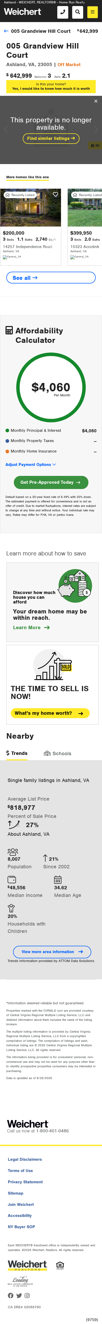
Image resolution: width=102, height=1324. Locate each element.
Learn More (31, 627)
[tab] (16, 755)
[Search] (77, 12)
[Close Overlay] (96, 101)
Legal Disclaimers (25, 1159)
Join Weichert (21, 1204)
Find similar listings (49, 138)
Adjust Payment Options (28, 464)
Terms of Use (20, 1170)
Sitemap (15, 1193)
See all (22, 277)
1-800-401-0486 (52, 1131)
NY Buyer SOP (21, 1227)
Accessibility (20, 1215)
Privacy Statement (25, 1182)
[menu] (92, 12)
